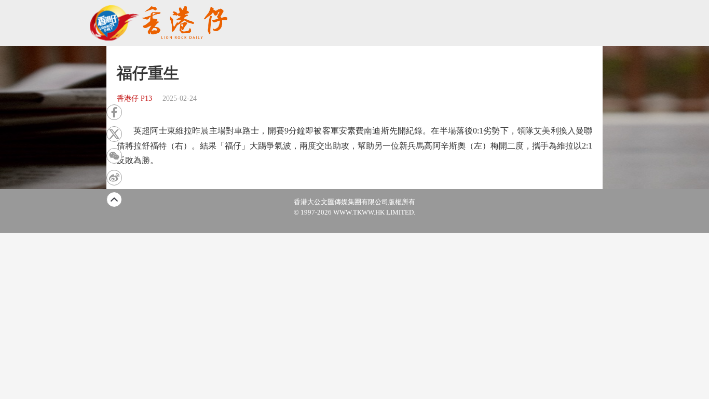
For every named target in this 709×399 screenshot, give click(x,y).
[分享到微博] (114, 177)
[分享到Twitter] (114, 134)
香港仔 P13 (134, 98)
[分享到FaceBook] (114, 112)
